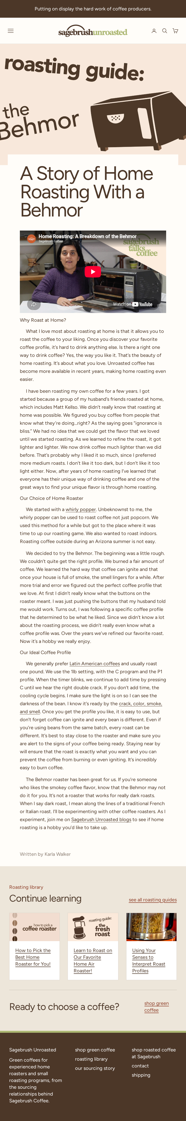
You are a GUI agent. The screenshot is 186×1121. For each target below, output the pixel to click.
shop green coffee (156, 1006)
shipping (141, 1075)
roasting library (91, 1059)
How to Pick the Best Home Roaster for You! (33, 957)
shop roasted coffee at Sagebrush (154, 1053)
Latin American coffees (95, 663)
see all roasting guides (153, 900)
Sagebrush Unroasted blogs (101, 819)
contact (140, 1066)
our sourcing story (95, 1068)
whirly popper (81, 509)
